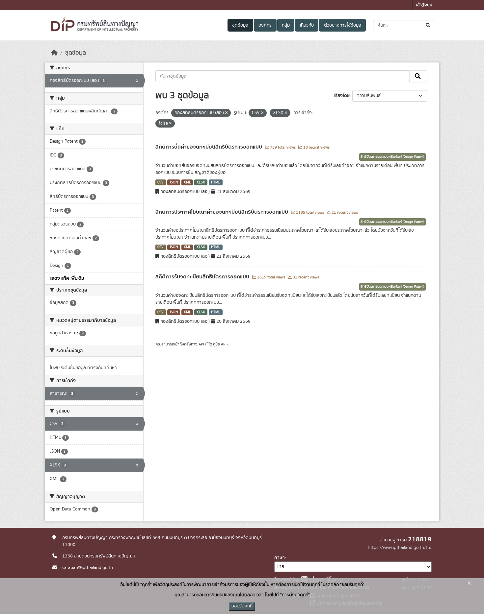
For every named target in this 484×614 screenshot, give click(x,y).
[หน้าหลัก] (54, 53)
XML (187, 182)
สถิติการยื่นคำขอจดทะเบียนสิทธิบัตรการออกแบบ (209, 147)
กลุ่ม (286, 25)
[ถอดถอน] (226, 113)
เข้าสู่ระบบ (424, 5)
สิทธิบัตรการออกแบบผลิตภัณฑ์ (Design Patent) (392, 156)
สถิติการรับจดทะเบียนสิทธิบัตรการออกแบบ (203, 276)
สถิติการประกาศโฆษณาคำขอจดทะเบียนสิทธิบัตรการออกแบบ (222, 212)
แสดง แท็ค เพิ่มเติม (67, 278)
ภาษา (279, 558)
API (201, 344)
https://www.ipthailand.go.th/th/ (400, 547)
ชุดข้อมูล (240, 25)
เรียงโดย (342, 95)
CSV (160, 182)
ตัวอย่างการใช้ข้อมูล (342, 25)
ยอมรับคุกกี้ (242, 606)
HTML (215, 182)
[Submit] (428, 25)
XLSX (201, 182)
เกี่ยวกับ (307, 25)
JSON (174, 182)
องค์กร (265, 25)
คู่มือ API (220, 344)
